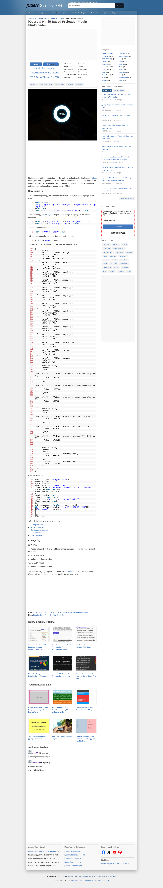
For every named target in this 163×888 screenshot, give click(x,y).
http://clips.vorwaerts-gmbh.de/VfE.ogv (68, 426)
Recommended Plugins (99, 13)
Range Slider (107, 267)
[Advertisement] (62, 44)
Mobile (121, 67)
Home (31, 13)
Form (120, 59)
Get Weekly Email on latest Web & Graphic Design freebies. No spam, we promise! (117, 213)
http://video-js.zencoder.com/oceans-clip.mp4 (65, 398)
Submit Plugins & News (110, 863)
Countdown (106, 248)
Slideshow (122, 72)
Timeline (112, 271)
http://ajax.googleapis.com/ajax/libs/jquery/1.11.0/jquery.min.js (65, 206)
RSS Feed (105, 880)
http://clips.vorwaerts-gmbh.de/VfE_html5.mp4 (65, 437)
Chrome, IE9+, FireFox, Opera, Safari (41, 84)
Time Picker (124, 260)
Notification (113, 263)
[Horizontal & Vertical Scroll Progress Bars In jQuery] (62, 663)
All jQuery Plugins (107, 53)
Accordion (122, 53)
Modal (105, 256)
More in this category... (45, 68)
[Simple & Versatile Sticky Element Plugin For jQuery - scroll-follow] (86, 726)
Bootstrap (106, 260)
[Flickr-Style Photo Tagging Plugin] (62, 726)
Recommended (119, 90)
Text (103, 77)
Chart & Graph (123, 56)
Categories (42, 13)
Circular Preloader (38, 533)
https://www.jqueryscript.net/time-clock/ (71, 487)
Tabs (104, 271)
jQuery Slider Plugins (72, 851)
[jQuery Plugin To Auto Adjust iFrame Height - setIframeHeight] (62, 697)
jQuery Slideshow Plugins (74, 855)
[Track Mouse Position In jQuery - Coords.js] (39, 726)
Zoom (120, 80)
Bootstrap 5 (106, 245)
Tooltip (104, 80)
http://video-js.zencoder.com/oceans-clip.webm (65, 375)
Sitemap (98, 880)
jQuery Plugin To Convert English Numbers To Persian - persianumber (60, 612)
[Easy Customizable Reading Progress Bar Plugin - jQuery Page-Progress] (62, 634)
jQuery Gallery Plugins (73, 865)
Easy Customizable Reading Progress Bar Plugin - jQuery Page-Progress (62, 647)
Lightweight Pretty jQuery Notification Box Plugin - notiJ (85, 710)
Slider (104, 72)
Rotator (121, 69)
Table (120, 75)
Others (104, 69)
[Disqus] (62, 777)
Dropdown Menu (118, 248)
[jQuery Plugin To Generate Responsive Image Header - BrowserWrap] (39, 697)
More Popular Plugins (127, 198)
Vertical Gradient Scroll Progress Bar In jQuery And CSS (86, 676)
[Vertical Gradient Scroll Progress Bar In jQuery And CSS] (86, 663)
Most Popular (107, 90)
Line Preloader (36, 535)
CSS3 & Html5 (106, 59)
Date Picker (119, 252)
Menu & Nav (106, 67)
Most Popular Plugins (78, 13)
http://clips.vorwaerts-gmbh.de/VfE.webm (68, 416)
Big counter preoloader (40, 530)
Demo (35, 64)
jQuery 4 (115, 245)
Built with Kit (118, 233)
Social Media (106, 75)
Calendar (113, 256)
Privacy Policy (88, 880)
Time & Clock (123, 77)
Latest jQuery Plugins (58, 13)
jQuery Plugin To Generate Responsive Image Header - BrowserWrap (38, 710)
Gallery (104, 61)
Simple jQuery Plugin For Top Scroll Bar (49, 615)
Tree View (121, 271)
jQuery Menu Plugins (72, 858)
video (93, 178)
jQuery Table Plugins (72, 862)
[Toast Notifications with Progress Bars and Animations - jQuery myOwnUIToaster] (39, 634)
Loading (121, 64)
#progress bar (59, 84)
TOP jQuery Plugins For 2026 (44, 77)
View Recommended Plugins (45, 72)
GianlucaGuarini (70, 572)
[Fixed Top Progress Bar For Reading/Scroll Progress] (39, 663)
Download (51, 64)
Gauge (116, 267)
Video (129, 271)
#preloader (79, 84)
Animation (105, 56)
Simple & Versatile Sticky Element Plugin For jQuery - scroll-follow (86, 739)
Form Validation (108, 252)
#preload (70, 84)
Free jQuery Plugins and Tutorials (45, 4)
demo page (53, 574)
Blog (113, 13)
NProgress (49, 215)
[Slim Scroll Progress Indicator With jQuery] (86, 634)
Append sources (37, 527)
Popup (105, 263)
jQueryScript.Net (76, 880)
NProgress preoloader (39, 525)
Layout (121, 61)
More (54, 865)
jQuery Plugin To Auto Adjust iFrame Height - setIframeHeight (60, 710)
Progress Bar (124, 263)
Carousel (124, 245)
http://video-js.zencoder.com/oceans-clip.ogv (65, 386)
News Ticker (123, 256)
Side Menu (125, 267)
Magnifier (129, 252)
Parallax (114, 260)
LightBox (105, 64)
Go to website (83, 74)
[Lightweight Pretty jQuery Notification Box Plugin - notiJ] (86, 697)
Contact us (125, 863)
